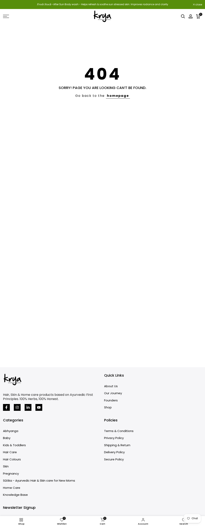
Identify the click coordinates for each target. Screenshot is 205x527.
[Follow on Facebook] (6, 407)
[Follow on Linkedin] (28, 407)
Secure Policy (114, 459)
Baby (6, 438)
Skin (6, 466)
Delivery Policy (114, 452)
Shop (108, 407)
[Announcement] (102, 4)
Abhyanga (10, 431)
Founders (111, 400)
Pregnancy (11, 473)
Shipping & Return (117, 445)
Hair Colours (12, 459)
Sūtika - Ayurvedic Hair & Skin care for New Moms (39, 480)
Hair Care (10, 452)
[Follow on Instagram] (17, 407)
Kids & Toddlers (14, 445)
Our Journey (113, 393)
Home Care (11, 488)
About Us (111, 386)
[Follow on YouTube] (38, 407)
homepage (118, 95)
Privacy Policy (114, 438)
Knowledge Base (15, 495)
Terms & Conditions (119, 431)
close (8, 4)
